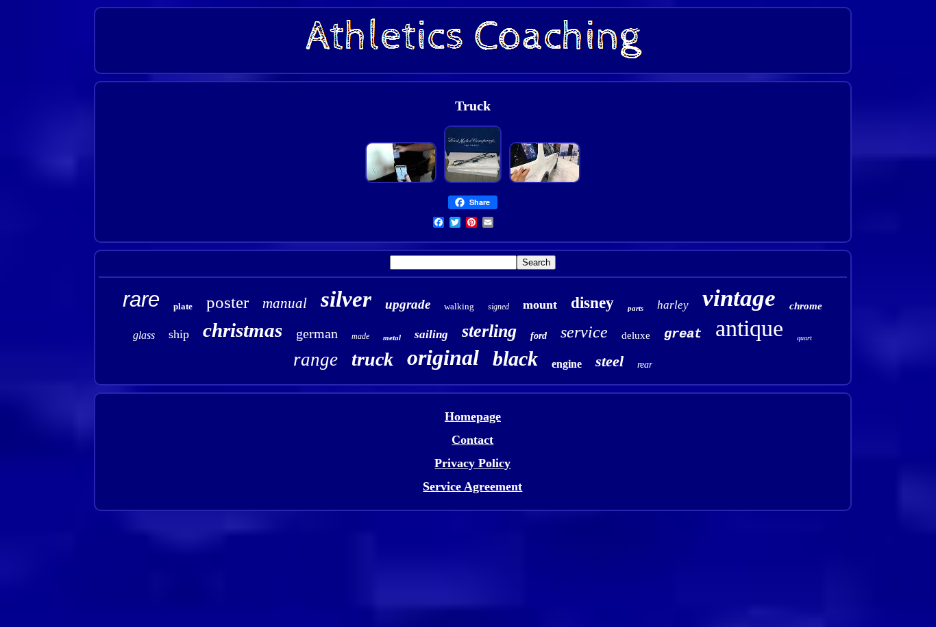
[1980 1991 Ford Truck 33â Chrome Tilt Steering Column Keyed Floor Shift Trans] (473, 181)
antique (749, 328)
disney (592, 302)
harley (673, 304)
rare (141, 299)
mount (540, 304)
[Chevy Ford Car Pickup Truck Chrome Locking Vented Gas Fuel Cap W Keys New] (544, 181)
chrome (805, 305)
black (515, 358)
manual (284, 303)
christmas (242, 330)
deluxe (635, 335)
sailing (431, 334)
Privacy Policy (472, 463)
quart (804, 338)
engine (567, 364)
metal (392, 337)
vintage (739, 298)
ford (538, 336)
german (317, 333)
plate (183, 306)
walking (459, 306)
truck (372, 359)
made (360, 336)
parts (635, 308)
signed (498, 306)
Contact (472, 440)
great (683, 334)
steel (609, 361)
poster (227, 302)
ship (179, 334)
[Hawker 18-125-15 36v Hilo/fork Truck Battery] (401, 181)
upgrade (407, 304)
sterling (489, 331)
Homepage (473, 416)
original (443, 357)
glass (144, 335)
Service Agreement (472, 486)
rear (644, 364)
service (584, 332)
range (315, 359)
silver (346, 299)
